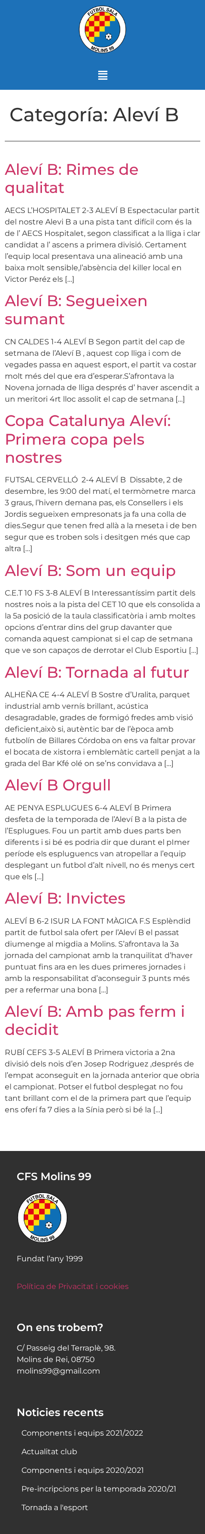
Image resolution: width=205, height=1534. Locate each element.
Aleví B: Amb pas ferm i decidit (95, 1020)
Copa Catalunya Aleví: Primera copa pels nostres (88, 439)
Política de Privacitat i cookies (73, 1286)
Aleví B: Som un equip (90, 570)
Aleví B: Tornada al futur (97, 672)
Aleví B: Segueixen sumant (76, 309)
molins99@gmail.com (58, 1370)
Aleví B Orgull (58, 785)
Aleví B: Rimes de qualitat (72, 178)
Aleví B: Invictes (65, 898)
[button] (102, 76)
